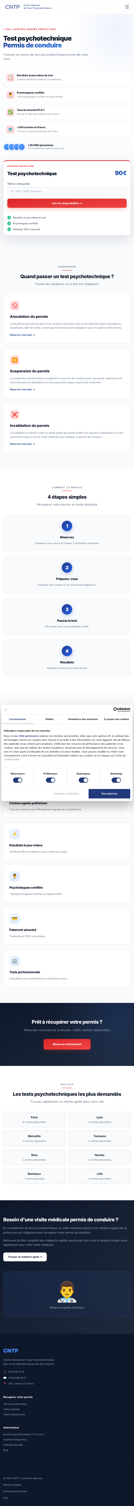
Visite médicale (11, 1409)
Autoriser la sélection (66, 793)
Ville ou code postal (18, 183)
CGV (5, 1497)
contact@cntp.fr (17, 1377)
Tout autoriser (109, 793)
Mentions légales (12, 1484)
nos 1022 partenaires (26, 736)
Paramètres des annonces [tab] (83, 719)
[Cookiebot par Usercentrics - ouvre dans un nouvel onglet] (116, 709)
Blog (5, 1450)
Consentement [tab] (17, 719)
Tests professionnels (14, 1414)
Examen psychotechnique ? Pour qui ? (23, 1434)
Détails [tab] (50, 719)
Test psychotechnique (15, 1404)
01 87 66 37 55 (16, 1371)
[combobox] (67, 191)
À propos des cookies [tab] (116, 719)
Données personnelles (15, 1491)
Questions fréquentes (14, 1439)
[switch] (50, 780)
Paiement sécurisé (13, 1444)
